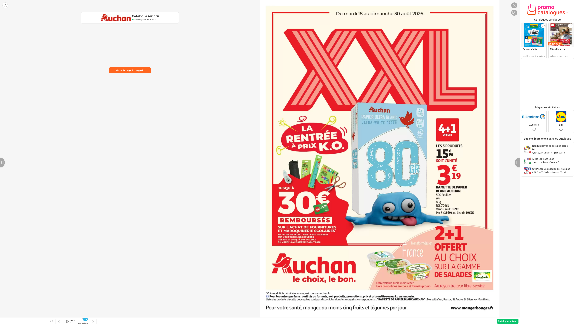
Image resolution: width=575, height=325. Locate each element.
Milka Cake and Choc (543, 159)
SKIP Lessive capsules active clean (551, 168)
